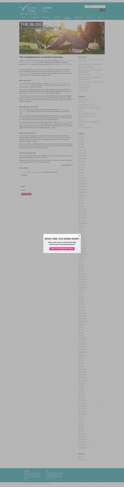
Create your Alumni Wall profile (62, 248)
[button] (79, 236)
